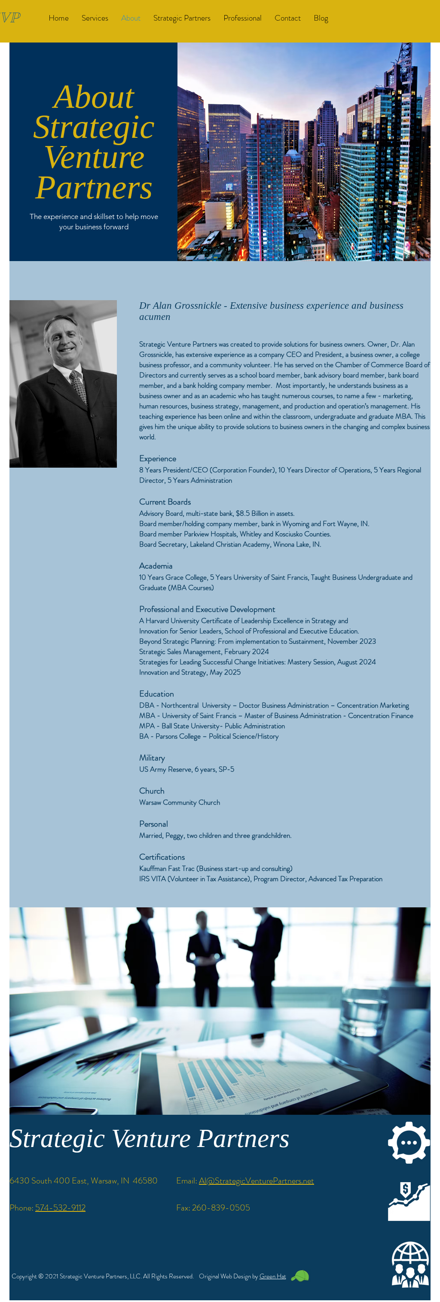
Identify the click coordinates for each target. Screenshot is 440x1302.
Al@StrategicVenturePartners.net (256, 1180)
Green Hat (273, 1276)
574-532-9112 (60, 1208)
